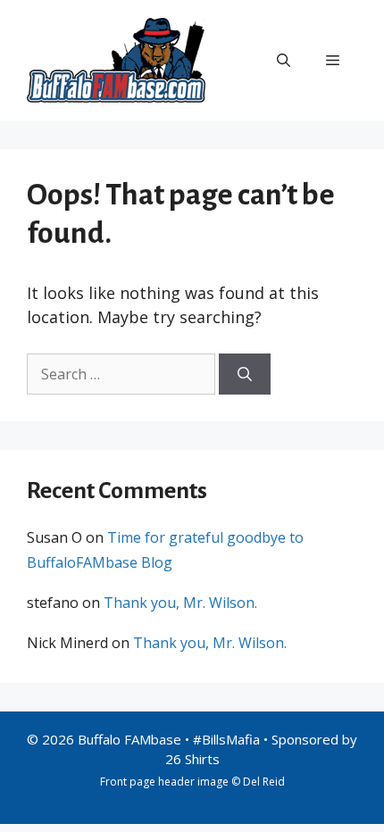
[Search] (245, 374)
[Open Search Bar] (283, 60)
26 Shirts (192, 759)
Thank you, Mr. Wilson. (180, 602)
